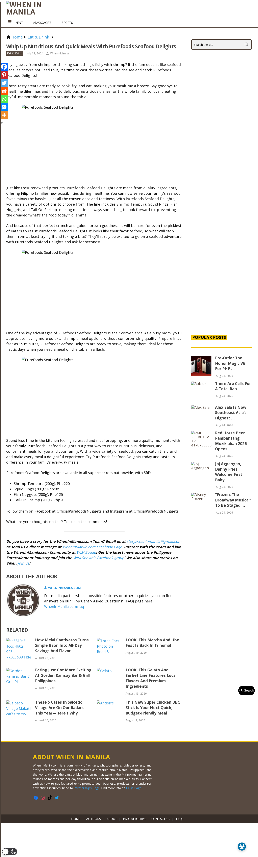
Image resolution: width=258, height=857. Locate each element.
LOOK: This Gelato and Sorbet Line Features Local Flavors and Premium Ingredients (151, 678)
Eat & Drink (14, 53)
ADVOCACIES (42, 23)
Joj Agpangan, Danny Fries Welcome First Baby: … (228, 472)
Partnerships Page (87, 788)
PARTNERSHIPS (134, 819)
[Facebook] (4, 67)
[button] (9, 851)
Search (248, 690)
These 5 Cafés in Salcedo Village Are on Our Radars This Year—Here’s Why (59, 708)
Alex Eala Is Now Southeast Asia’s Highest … (231, 413)
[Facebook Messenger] (4, 107)
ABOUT (112, 819)
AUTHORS (93, 819)
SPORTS (67, 23)
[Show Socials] (242, 846)
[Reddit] (4, 91)
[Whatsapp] (4, 99)
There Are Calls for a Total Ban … (233, 386)
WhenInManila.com (64, 588)
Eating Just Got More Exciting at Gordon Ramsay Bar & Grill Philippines (63, 675)
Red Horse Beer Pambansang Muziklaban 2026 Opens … (231, 441)
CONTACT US (161, 819)
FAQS (179, 819)
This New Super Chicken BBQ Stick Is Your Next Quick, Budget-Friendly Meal (153, 708)
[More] (4, 115)
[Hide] (1, 123)
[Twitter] (4, 83)
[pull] (10, 22)
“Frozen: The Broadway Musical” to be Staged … (233, 500)
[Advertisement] (221, 262)
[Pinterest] (4, 75)
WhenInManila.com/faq (64, 606)
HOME (76, 819)
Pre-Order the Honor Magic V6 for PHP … (230, 363)
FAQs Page (133, 788)
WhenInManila (59, 53)
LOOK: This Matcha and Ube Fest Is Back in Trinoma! (152, 642)
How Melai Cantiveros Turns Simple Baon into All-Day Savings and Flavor (62, 645)
